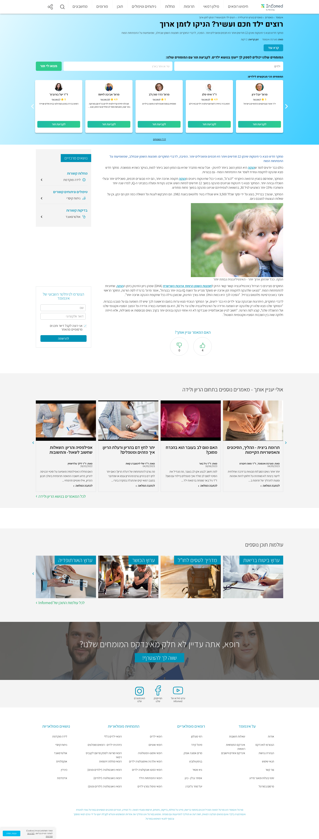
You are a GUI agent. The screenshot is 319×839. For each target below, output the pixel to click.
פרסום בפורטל (266, 786)
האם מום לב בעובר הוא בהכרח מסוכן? (191, 450)
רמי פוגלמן (196, 736)
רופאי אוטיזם (155, 745)
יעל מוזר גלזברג (193, 786)
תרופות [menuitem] (189, 6)
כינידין (64, 770)
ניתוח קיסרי (61, 745)
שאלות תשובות (237, 736)
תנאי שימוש (268, 761)
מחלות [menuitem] (170, 6)
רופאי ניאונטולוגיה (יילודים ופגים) (104, 770)
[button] (62, 7)
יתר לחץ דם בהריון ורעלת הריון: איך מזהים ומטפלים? (128, 450)
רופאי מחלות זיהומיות (110, 761)
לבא (33, 443)
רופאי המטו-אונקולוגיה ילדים (147, 770)
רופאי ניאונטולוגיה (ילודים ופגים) (105, 786)
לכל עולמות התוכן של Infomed (61, 602)
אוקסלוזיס (61, 761)
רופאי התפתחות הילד (150, 778)
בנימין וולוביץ (195, 761)
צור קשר (269, 770)
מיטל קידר (196, 745)
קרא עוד (273, 48)
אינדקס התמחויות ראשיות (235, 747)
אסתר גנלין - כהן (193, 778)
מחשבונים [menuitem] (80, 6)
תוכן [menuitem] (120, 6)
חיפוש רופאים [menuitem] (238, 6)
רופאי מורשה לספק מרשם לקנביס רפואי (104, 755)
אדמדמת (62, 778)
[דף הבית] (269, 7)
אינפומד (279, 17)
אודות (271, 736)
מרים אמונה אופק (193, 753)
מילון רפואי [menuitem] (211, 6)
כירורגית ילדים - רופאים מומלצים (105, 745)
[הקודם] (286, 106)
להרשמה (63, 338)
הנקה (251, 167)
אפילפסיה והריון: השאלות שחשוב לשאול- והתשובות (70, 450)
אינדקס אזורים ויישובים (233, 753)
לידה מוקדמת (59, 736)
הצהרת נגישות (266, 753)
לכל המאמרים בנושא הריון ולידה (62, 496)
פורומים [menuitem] (102, 6)
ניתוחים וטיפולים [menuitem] (144, 6)
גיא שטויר (197, 770)
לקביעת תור (259, 124)
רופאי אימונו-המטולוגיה (150, 753)
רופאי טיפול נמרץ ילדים (150, 786)
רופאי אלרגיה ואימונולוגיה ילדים (145, 761)
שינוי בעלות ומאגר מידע (261, 778)
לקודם (286, 443)
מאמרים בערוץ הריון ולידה (250, 17)
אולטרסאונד (60, 753)
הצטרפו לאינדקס (264, 745)
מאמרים (269, 17)
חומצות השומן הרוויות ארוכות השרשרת (187, 286)
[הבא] (32, 106)
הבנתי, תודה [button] (11, 833)
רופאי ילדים (156, 736)
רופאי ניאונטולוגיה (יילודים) (107, 778)
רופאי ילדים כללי (113, 736)
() (257, 99)
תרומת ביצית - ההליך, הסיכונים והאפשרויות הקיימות (253, 450)
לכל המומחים (159, 139)
